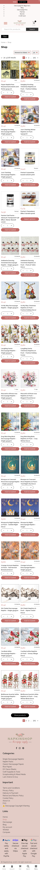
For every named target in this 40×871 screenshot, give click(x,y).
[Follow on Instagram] (20, 748)
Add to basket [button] (10, 97)
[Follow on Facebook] (16, 748)
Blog (22, 8)
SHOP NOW (22, 2)
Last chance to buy (10, 777)
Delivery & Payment (10, 793)
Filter (5, 36)
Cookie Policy (8, 798)
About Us (6, 801)
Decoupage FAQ (22, 10)
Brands (22, 14)
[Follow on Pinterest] (23, 748)
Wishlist (6, 830)
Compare (6, 832)
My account (7, 827)
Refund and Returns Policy (13, 796)
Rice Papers (7, 767)
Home (3, 42)
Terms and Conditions (11, 788)
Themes (22, 12)
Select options (29, 219)
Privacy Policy (8, 790)
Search (32, 29)
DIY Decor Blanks (9, 769)
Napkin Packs (8, 762)
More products (20, 715)
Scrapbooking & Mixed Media (14, 774)
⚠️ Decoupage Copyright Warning (16, 806)
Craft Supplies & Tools (11, 772)
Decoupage (7, 822)
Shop (5, 820)
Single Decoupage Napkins (13, 759)
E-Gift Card (22, 16)
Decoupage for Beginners (22, 5)
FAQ (4, 803)
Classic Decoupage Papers (13, 764)
